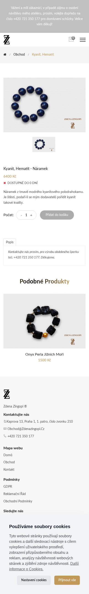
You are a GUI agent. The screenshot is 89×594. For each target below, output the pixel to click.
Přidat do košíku (57, 215)
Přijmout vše (67, 580)
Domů (7, 455)
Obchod (19, 54)
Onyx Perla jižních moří (44, 354)
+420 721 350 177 (21, 436)
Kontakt (8, 469)
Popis (9, 242)
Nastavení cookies (34, 580)
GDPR (7, 486)
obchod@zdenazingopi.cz (26, 429)
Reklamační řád (14, 494)
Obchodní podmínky (17, 501)
